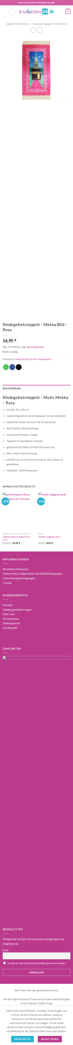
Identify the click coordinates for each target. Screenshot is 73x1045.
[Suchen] (12, 11)
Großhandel (10, 627)
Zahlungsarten (11, 623)
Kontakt (8, 605)
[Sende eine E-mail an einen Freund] (19, 367)
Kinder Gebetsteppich (50, 24)
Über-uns (8, 614)
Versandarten (11, 618)
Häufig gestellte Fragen (17, 609)
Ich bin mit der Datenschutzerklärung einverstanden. (37, 963)
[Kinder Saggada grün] (54, 511)
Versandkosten (35, 346)
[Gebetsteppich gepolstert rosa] (19, 511)
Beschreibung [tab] (12, 388)
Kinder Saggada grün (49, 536)
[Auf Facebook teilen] (12, 367)
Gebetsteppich (17, 24)
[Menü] (5, 11)
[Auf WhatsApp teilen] (6, 367)
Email (5, 950)
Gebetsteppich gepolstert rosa (16, 538)
